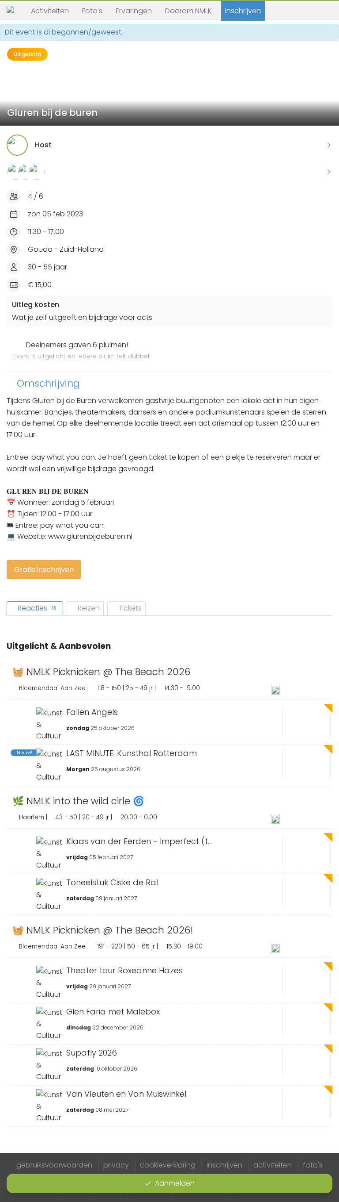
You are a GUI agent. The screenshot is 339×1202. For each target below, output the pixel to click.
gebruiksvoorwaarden (54, 1165)
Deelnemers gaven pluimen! (82, 350)
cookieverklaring (168, 1165)
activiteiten (272, 1165)
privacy (116, 1165)
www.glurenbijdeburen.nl (90, 536)
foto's (313, 1165)
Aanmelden (175, 1183)
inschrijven (224, 1165)
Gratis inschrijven (44, 570)
